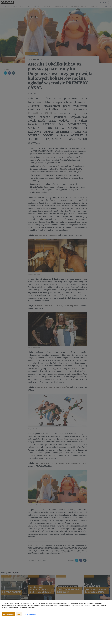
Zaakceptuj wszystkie (8, 614)
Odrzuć (19, 614)
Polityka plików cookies (30, 614)
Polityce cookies (76, 605)
